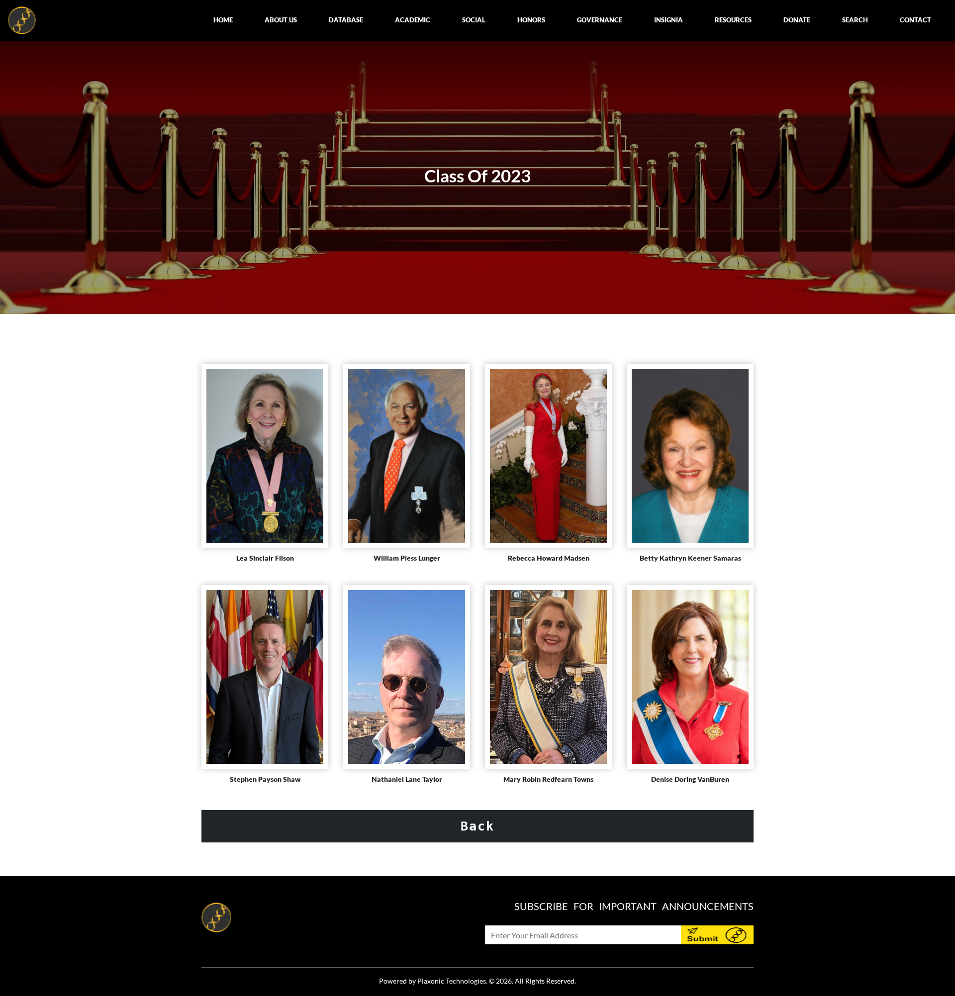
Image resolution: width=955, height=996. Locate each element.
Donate (796, 20)
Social (473, 20)
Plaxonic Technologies (451, 981)
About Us (281, 20)
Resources (733, 20)
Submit (717, 934)
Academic (412, 20)
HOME (223, 20)
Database (346, 20)
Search (855, 20)
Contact (915, 20)
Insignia (668, 20)
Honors (531, 20)
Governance (599, 20)
